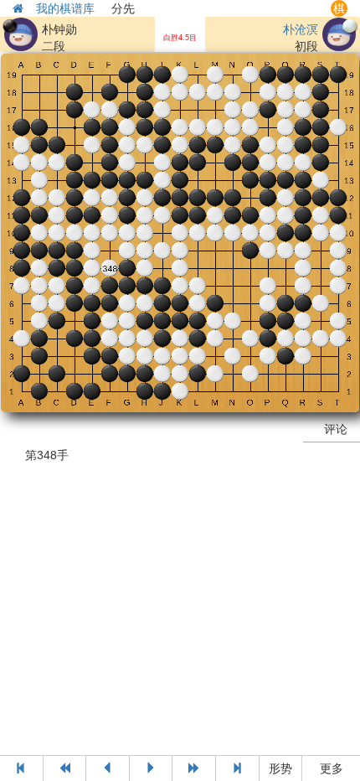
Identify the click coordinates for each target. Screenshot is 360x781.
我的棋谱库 (65, 8)
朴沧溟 (300, 29)
